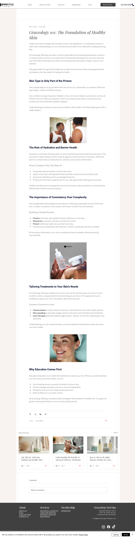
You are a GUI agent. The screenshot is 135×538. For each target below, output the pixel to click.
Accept (126, 535)
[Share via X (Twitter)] (35, 414)
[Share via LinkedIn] (40, 414)
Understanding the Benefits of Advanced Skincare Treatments (68, 458)
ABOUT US (23, 511)
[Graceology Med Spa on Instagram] (103, 527)
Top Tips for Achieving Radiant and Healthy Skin (31, 458)
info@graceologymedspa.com (104, 518)
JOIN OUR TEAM (25, 515)
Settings (116, 535)
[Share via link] (46, 414)
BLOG (21, 513)
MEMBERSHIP (66, 511)
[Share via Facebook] (30, 414)
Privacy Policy (83, 535)
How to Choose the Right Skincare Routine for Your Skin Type (100, 458)
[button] (59, 4)
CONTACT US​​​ (24, 516)
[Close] (132, 534)
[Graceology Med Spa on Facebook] (109, 527)
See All (116, 432)
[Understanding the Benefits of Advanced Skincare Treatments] (68, 445)
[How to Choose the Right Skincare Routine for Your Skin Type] (102, 445)
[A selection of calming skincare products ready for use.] (34, 445)
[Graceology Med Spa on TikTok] (114, 527)
